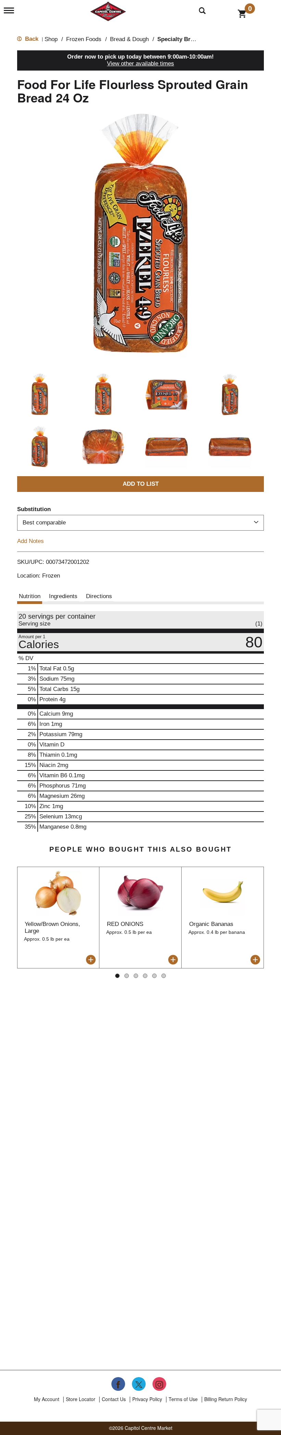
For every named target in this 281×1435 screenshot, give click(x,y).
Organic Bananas (211, 924)
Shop (51, 39)
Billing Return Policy (225, 1399)
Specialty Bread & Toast (189, 39)
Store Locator (80, 1399)
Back (30, 39)
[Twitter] (139, 1384)
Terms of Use (183, 1399)
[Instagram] (159, 1384)
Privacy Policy (147, 1399)
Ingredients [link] (63, 596)
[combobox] (140, 522)
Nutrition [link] (29, 596)
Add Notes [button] (30, 541)
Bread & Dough (129, 39)
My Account (46, 1399)
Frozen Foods (83, 39)
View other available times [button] (140, 63)
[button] (39, 394)
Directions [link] (99, 596)
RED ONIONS (125, 924)
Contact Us (114, 1399)
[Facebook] (118, 1384)
